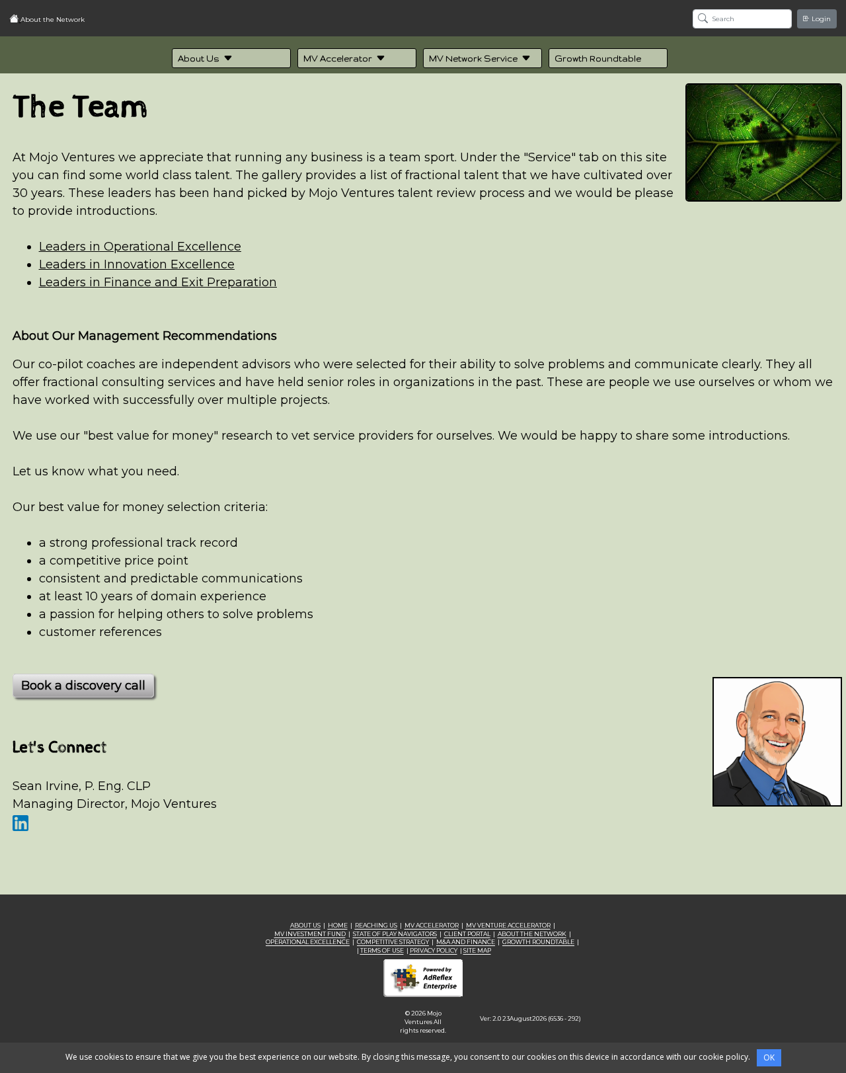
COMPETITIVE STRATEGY (393, 941)
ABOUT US (305, 925)
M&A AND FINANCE (465, 941)
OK (769, 1057)
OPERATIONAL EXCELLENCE (308, 941)
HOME (338, 925)
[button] (231, 58)
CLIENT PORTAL (467, 933)
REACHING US (376, 925)
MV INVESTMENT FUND (310, 933)
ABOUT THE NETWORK (532, 933)
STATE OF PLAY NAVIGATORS (395, 933)
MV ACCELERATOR (431, 925)
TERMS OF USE (382, 950)
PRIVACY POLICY (433, 950)
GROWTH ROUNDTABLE (538, 941)
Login (820, 19)
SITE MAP (477, 950)
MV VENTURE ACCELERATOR (508, 925)
